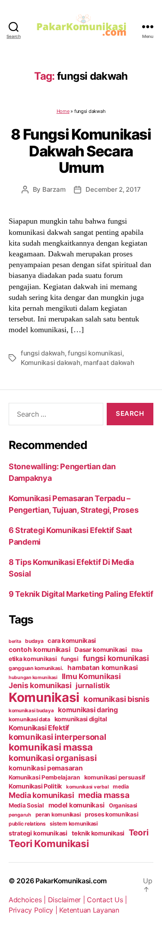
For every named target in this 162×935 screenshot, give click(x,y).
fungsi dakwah (43, 353)
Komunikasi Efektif (39, 727)
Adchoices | (28, 899)
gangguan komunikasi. (36, 668)
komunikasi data (29, 719)
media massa (103, 795)
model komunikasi (76, 805)
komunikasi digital (80, 719)
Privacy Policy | (34, 910)
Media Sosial (26, 805)
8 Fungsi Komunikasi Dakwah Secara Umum (81, 150)
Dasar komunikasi (100, 650)
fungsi (69, 658)
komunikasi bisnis (116, 699)
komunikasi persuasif (115, 777)
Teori (139, 832)
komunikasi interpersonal (57, 737)
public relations (27, 823)
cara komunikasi (72, 641)
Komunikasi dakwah (50, 362)
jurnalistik (93, 685)
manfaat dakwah (108, 362)
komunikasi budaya (31, 710)
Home (63, 111)
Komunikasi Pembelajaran (44, 777)
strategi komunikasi (38, 833)
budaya (34, 641)
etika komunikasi (33, 658)
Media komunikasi (41, 795)
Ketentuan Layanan (89, 910)
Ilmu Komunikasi (91, 676)
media (121, 786)
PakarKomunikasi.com (71, 880)
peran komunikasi (58, 814)
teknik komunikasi (98, 833)
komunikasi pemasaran (46, 768)
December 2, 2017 (113, 189)
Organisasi (123, 805)
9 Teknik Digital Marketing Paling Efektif (81, 593)
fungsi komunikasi (95, 353)
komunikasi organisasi (52, 758)
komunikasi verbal (87, 787)
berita (15, 641)
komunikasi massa (51, 747)
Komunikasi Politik (35, 786)
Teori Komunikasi (49, 843)
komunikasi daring (88, 709)
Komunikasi (44, 697)
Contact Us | (107, 899)
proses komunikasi (111, 814)
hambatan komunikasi (102, 668)
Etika (137, 650)
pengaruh (20, 815)
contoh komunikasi (39, 649)
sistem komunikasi (73, 823)
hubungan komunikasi (33, 677)
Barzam (53, 189)
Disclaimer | (67, 899)
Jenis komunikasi (40, 685)
